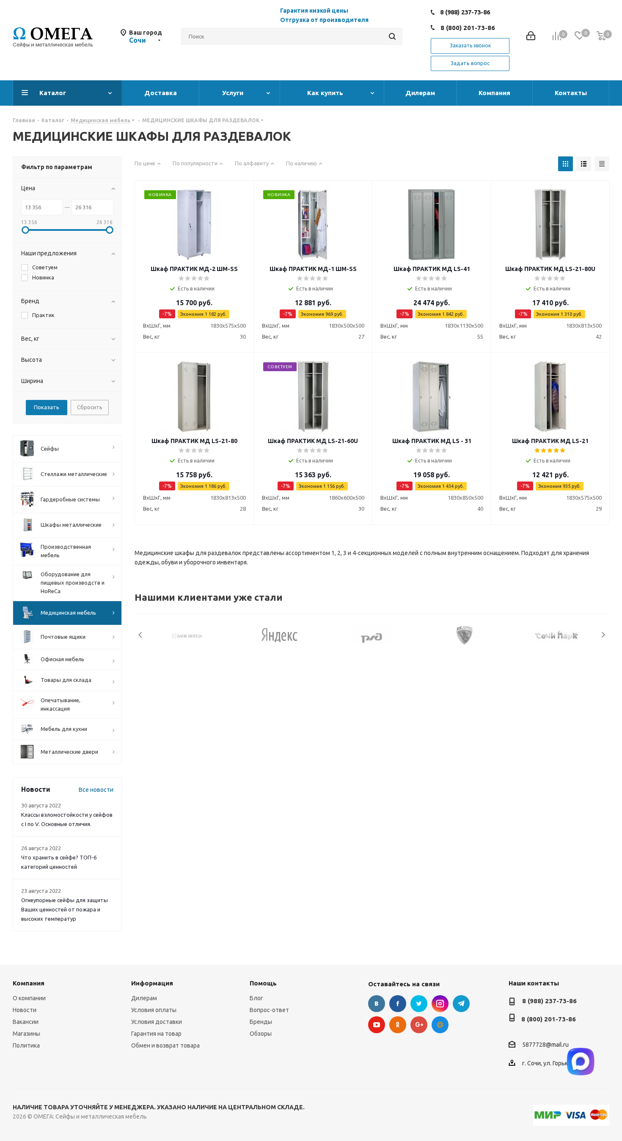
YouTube (376, 1024)
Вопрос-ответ (269, 1010)
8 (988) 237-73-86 (465, 12)
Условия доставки (156, 1021)
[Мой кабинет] (530, 36)
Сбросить (89, 407)
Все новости (96, 789)
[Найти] (392, 36)
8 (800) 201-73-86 (467, 27)
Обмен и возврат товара (165, 1045)
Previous (141, 635)
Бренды (261, 1021)
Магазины (26, 1033)
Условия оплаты (153, 1010)
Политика (26, 1045)
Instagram (440, 1003)
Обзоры (261, 1033)
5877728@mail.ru (545, 1044)
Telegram (461, 1003)
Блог (256, 998)
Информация (152, 983)
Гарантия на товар (156, 1033)
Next (603, 635)
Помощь (263, 983)
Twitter (418, 1003)
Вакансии (26, 1021)
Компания (28, 983)
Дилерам (144, 998)
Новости (24, 1010)
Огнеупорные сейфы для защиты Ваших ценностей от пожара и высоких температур (64, 909)
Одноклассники (397, 1024)
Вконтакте (376, 1003)
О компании (29, 998)
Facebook (397, 1003)
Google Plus (418, 1024)
